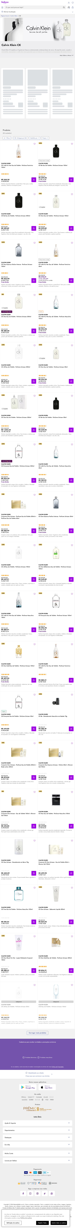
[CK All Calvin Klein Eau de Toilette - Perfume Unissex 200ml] (19, 351)
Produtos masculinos (46, 1057)
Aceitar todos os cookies (59, 1223)
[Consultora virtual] (69, 7)
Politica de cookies (26, 1218)
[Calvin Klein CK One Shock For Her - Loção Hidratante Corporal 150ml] (19, 942)
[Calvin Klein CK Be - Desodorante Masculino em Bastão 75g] (56, 701)
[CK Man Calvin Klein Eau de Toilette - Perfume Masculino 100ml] (56, 798)
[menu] (2, 7)
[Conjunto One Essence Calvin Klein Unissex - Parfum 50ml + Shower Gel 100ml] (56, 749)
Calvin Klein (14, 16)
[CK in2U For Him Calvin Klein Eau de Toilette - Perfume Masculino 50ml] (56, 450)
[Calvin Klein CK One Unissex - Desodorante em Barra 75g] (19, 847)
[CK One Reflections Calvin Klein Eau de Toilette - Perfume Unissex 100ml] (56, 551)
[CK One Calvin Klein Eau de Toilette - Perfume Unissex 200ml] (19, 301)
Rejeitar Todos (42, 1223)
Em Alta (7, 1145)
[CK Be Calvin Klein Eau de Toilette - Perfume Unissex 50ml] (56, 402)
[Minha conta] (69, 3)
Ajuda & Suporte (10, 1123)
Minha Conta (9, 1153)
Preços (44, 138)
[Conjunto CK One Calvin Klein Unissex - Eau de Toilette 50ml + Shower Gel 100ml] (56, 847)
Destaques (8, 1137)
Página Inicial (5, 16)
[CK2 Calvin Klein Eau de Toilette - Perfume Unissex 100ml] (56, 991)
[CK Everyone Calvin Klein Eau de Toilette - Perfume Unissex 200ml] (19, 450)
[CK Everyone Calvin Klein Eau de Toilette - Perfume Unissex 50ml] (19, 701)
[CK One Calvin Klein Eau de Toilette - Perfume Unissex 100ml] (56, 200)
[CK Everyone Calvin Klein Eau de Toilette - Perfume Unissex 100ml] (56, 600)
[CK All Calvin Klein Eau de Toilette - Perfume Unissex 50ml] (19, 991)
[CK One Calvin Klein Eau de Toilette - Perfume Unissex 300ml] (19, 402)
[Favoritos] (73, 3)
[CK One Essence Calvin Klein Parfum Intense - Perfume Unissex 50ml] (56, 501)
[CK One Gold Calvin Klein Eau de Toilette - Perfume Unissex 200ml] (56, 942)
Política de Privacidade (58, 1067)
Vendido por (34, 138)
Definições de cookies (13, 1223)
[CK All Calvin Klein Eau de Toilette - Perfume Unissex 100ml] (19, 551)
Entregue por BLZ (22, 138)
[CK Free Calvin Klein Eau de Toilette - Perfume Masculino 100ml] (19, 894)
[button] (33, 179)
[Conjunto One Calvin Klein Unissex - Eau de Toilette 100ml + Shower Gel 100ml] (19, 798)
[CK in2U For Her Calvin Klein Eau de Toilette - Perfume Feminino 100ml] (19, 150)
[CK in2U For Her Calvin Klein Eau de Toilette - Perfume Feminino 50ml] (56, 249)
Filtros (8, 138)
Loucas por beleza (11, 1161)
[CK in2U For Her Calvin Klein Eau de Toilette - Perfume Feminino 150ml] (56, 650)
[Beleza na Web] (5, 2)
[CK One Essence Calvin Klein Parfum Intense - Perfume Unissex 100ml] (19, 249)
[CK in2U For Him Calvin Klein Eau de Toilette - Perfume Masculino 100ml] (56, 301)
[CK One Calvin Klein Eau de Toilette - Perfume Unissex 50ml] (56, 351)
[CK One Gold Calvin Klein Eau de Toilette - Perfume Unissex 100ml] (19, 650)
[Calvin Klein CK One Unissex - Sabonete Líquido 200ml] (56, 894)
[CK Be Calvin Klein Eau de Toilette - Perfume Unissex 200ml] (19, 200)
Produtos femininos (31, 1057)
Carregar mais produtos (37, 1033)
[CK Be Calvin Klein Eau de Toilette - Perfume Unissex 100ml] (56, 150)
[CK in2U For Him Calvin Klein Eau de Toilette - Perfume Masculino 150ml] (19, 600)
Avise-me (18, 1015)
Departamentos (9, 1130)
